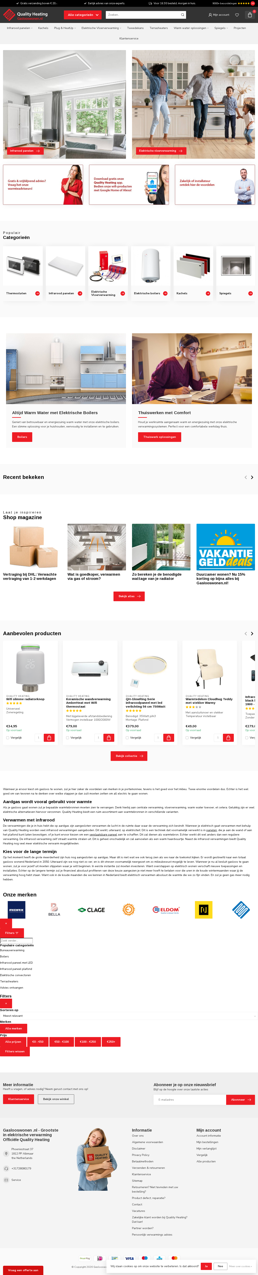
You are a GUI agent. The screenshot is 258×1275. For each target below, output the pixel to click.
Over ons (138, 1136)
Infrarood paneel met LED (16, 963)
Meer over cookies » (240, 1266)
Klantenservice (129, 38)
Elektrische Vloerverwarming (100, 28)
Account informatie (209, 1136)
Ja (206, 1266)
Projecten (240, 28)
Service (16, 1180)
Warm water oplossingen (190, 28)
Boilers (22, 437)
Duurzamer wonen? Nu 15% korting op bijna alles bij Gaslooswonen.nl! (221, 578)
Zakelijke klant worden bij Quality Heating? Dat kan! (159, 1219)
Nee (220, 1266)
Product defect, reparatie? (148, 1198)
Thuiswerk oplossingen (159, 437)
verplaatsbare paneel (103, 835)
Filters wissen (15, 1051)
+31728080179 (21, 1168)
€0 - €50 (37, 1042)
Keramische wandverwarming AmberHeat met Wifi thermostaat (88, 702)
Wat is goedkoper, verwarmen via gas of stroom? (94, 576)
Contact (137, 1204)
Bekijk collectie (126, 756)
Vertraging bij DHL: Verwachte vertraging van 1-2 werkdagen (30, 576)
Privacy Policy (140, 1155)
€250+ (111, 1042)
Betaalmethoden (142, 1161)
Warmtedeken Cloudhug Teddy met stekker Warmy (209, 700)
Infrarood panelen (18, 28)
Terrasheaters (159, 28)
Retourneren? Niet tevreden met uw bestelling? (155, 1189)
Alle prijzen (13, 1042)
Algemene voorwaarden (147, 1142)
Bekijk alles (126, 596)
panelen (211, 830)
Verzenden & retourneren (148, 1168)
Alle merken (13, 1028)
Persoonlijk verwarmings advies (152, 1235)
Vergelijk (16, 737)
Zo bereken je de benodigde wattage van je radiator (157, 576)
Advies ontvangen (11, 988)
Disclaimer (138, 1148)
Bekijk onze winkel (56, 1099)
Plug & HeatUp (63, 28)
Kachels (43, 28)
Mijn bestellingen (207, 1142)
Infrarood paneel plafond (16, 969)
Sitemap (137, 1181)
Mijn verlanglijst (206, 1148)
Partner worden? (142, 1228)
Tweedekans (135, 28)
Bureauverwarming (12, 950)
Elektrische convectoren (15, 975)
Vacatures (138, 1211)
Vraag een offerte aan (23, 1270)
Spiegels (220, 28)
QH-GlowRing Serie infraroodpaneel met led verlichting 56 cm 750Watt (145, 702)
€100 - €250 (88, 1042)
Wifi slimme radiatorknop (25, 699)
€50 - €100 (62, 1042)
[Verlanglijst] (237, 15)
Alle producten (206, 1161)
